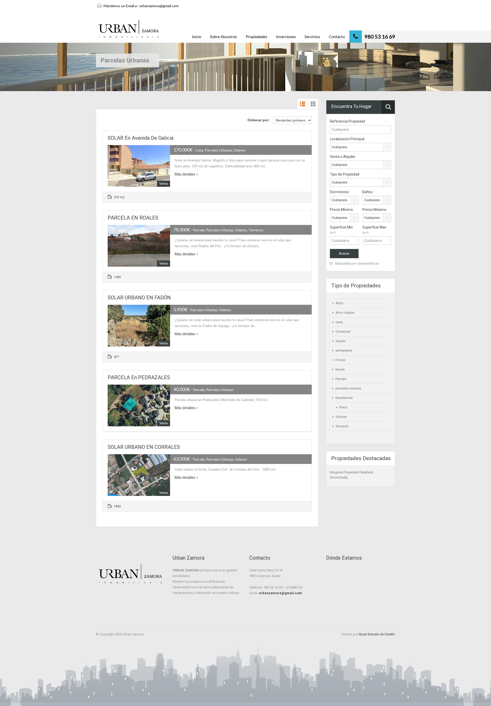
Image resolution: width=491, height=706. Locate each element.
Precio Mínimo (341, 210)
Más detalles (185, 174)
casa (339, 322)
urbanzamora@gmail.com (158, 6)
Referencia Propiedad (347, 121)
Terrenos (342, 426)
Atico (339, 303)
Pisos (343, 407)
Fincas (340, 360)
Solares (341, 417)
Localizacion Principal (347, 139)
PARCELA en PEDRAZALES (139, 377)
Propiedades (256, 36)
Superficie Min (341, 229)
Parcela (341, 379)
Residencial (344, 398)
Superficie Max (374, 229)
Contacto (337, 36)
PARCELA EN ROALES (133, 218)
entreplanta (344, 350)
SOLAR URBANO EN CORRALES (144, 447)
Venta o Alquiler (342, 157)
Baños (367, 192)
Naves (340, 369)
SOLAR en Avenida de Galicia (140, 138)
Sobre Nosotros (223, 36)
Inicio (196, 36)
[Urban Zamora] (129, 31)
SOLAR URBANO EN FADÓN (139, 298)
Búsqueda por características (356, 263)
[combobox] (360, 147)
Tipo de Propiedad (344, 174)
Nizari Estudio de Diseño (377, 634)
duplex (340, 341)
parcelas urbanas (348, 388)
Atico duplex (345, 312)
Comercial (343, 331)
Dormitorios (339, 192)
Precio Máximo (374, 210)
